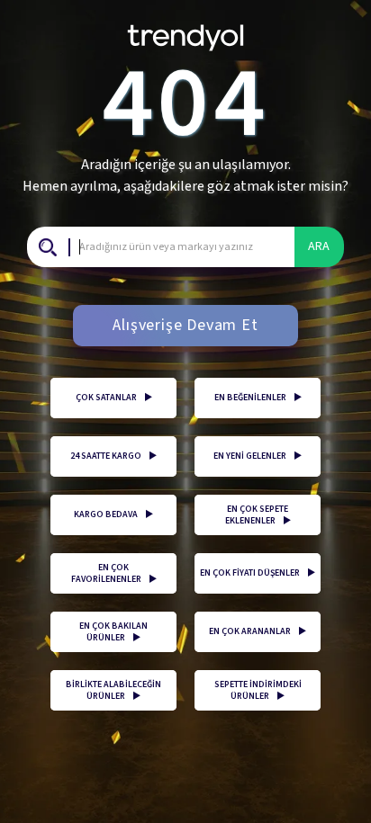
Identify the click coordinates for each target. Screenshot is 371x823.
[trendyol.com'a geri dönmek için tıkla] (185, 31)
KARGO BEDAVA (113, 514)
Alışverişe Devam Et (185, 325)
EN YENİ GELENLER (257, 456)
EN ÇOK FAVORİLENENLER (114, 573)
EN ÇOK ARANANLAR (257, 631)
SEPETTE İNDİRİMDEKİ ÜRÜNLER (258, 690)
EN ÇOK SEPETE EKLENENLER (258, 515)
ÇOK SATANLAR (114, 397)
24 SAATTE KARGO (113, 456)
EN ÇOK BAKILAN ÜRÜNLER (113, 632)
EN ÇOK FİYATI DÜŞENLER (257, 573)
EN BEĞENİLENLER (258, 397)
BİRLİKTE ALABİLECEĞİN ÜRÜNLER (113, 690)
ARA (319, 246)
